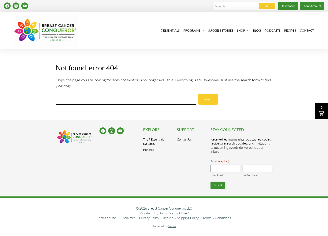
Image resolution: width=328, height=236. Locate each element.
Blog (257, 30)
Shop (241, 30)
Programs (191, 30)
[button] (321, 111)
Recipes (290, 30)
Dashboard (288, 6)
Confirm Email (250, 175)
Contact (307, 30)
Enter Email (217, 175)
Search (208, 99)
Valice (172, 226)
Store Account (312, 6)
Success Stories (220, 30)
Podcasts (272, 30)
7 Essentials (170, 30)
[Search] (267, 6)
